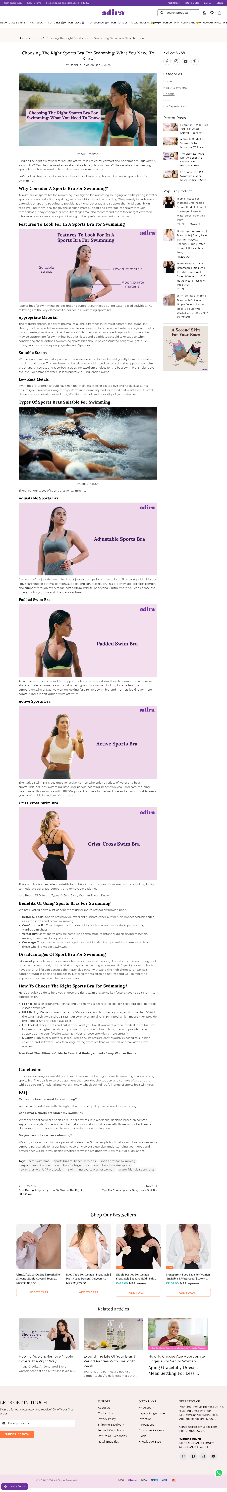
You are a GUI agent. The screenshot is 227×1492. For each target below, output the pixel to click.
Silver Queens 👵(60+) (145, 22)
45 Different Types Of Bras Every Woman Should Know (71, 895)
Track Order (173, 2)
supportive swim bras (35, 1165)
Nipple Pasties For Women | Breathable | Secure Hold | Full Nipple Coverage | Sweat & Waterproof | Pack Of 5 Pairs (135, 1276)
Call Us (208, 2)
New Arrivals (212, 22)
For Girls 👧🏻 (56, 22)
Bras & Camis (17, 22)
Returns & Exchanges (112, 1436)
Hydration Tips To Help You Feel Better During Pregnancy (194, 128)
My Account (147, 1407)
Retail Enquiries (108, 1441)
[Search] (162, 12)
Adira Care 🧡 (190, 22)
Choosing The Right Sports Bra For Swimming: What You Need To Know (95, 38)
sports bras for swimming (117, 1161)
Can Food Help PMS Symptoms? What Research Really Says (193, 176)
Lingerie (168, 94)
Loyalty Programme (152, 1413)
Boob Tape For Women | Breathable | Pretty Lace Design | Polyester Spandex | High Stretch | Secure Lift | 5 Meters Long (88, 1276)
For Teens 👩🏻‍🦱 (76, 22)
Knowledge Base (150, 1441)
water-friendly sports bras (136, 1169)
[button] (219, 13)
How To (36, 38)
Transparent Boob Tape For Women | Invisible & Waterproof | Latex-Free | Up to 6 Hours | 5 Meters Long (188, 1276)
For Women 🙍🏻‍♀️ (97, 22)
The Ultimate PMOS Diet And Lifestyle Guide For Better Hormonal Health (192, 159)
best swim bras (38, 1161)
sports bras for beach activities (75, 1161)
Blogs (220, 2)
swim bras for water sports (112, 1165)
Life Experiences (174, 106)
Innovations (146, 1424)
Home (23, 38)
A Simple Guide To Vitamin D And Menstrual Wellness (192, 143)
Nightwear (37, 22)
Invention (145, 1419)
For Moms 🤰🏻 (119, 22)
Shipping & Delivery (111, 1424)
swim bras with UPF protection (42, 1169)
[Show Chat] (219, 1473)
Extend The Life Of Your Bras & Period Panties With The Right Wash (110, 1361)
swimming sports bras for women (91, 1169)
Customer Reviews (151, 1430)
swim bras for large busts (72, 1165)
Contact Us (105, 1413)
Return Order (191, 2)
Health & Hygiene (175, 87)
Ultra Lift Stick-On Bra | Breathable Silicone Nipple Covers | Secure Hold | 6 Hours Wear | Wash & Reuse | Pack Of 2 (192, 305)
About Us (104, 1407)
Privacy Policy (107, 1419)
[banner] (185, 348)
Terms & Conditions (111, 1430)
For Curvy (170, 22)
